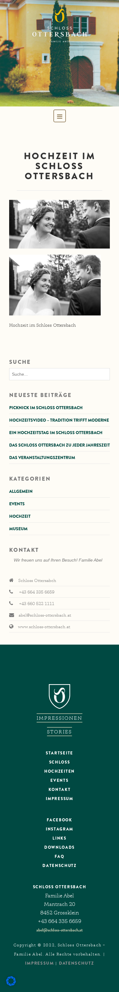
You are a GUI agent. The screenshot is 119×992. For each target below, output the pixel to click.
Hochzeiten (59, 771)
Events (17, 504)
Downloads (59, 847)
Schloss (59, 762)
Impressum (59, 799)
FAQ (59, 856)
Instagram (59, 829)
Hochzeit (20, 516)
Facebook (59, 820)
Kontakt (60, 789)
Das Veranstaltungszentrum (42, 457)
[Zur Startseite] (59, 53)
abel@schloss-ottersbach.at (59, 930)
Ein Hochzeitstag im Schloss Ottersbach (56, 433)
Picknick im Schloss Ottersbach (46, 408)
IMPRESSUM (39, 963)
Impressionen (60, 718)
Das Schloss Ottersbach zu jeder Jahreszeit (59, 445)
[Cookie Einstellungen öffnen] (11, 984)
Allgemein (21, 491)
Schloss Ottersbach (59, 887)
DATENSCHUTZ (59, 865)
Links (59, 838)
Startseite (59, 753)
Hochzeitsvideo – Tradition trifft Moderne (59, 420)
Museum (18, 529)
